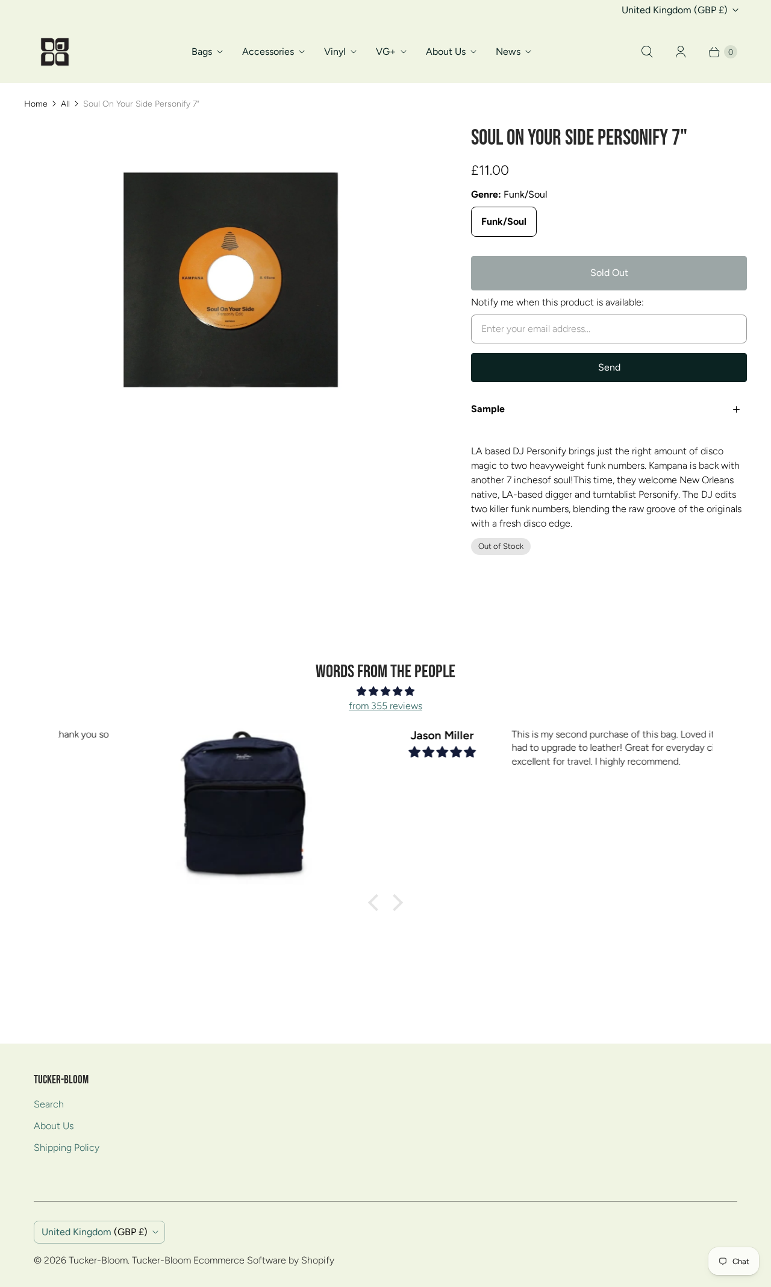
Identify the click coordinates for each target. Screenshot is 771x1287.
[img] (385, 691)
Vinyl (335, 51)
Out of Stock (500, 546)
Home (36, 104)
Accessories (268, 51)
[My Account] (681, 51)
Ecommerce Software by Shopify (263, 1260)
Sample (488, 409)
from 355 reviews (385, 706)
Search (49, 1104)
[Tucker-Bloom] (55, 52)
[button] (376, 902)
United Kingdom (675, 10)
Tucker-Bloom (98, 1260)
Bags (202, 51)
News (508, 51)
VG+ (386, 51)
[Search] (647, 51)
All (65, 104)
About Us (446, 51)
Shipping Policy (66, 1147)
